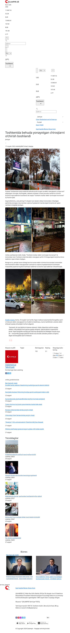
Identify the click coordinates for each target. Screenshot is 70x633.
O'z (7, 53)
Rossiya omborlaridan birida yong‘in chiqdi (19, 410)
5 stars (56, 353)
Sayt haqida (40, 129)
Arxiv (54, 129)
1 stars (61, 357)
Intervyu (54, 119)
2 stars (55, 357)
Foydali (39, 122)
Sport (38, 125)
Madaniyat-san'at (45, 119)
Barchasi (11, 383)
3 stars (60, 355)
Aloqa (50, 129)
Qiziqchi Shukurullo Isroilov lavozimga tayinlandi (21, 475)
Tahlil (41, 125)
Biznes (46, 129)
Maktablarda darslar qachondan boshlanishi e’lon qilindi (23, 496)
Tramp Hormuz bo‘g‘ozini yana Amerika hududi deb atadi (23, 404)
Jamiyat (39, 117)
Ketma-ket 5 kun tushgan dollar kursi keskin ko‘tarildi (22, 517)
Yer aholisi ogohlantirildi (13, 538)
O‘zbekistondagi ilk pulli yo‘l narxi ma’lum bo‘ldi (20, 454)
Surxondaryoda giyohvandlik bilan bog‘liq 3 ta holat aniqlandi (25, 399)
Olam (38, 119)
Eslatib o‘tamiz (10, 320)
